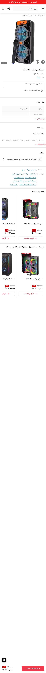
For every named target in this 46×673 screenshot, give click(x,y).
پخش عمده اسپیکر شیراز (28, 184)
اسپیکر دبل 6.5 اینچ (28, 15)
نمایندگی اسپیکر (31, 174)
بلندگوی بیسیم (19, 181)
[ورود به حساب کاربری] (9, 8)
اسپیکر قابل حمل (30, 181)
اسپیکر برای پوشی (18, 174)
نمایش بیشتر (41, 119)
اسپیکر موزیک (19, 177)
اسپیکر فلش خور (30, 177)
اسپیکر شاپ (40, 15)
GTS (38, 78)
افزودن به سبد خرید (33, 668)
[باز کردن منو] (42, 8)
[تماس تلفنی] (4, 660)
